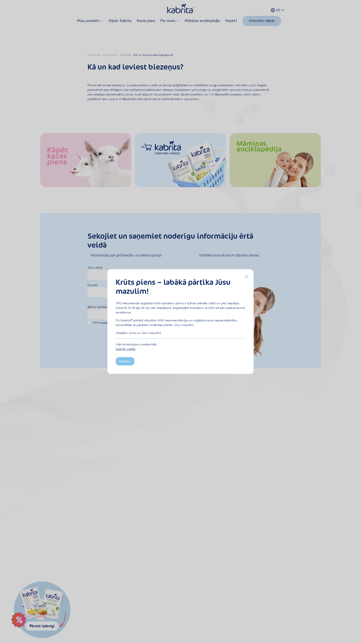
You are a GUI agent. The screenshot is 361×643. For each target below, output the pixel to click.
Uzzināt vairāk (125, 349)
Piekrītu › (125, 361)
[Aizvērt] (246, 276)
